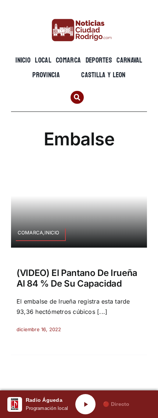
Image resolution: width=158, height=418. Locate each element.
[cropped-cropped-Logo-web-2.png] (79, 17)
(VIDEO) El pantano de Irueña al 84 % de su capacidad (77, 278)
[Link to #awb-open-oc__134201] (77, 97)
